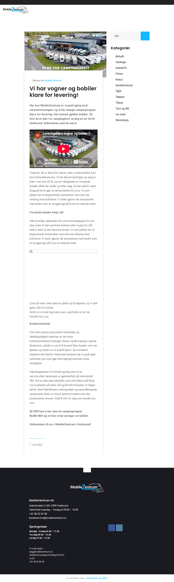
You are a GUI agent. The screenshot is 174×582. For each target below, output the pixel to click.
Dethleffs (121, 68)
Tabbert (120, 97)
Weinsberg (122, 120)
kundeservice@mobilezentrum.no (47, 517)
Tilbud (119, 102)
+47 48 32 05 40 (38, 513)
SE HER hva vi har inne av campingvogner (56, 411)
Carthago (121, 62)
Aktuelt (120, 56)
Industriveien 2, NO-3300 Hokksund (48, 505)
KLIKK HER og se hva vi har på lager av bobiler (59, 415)
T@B (118, 91)
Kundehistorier (124, 85)
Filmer (119, 73)
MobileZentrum (53, 80)
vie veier (121, 114)
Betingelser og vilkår (96, 578)
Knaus (119, 79)
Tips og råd (122, 108)
